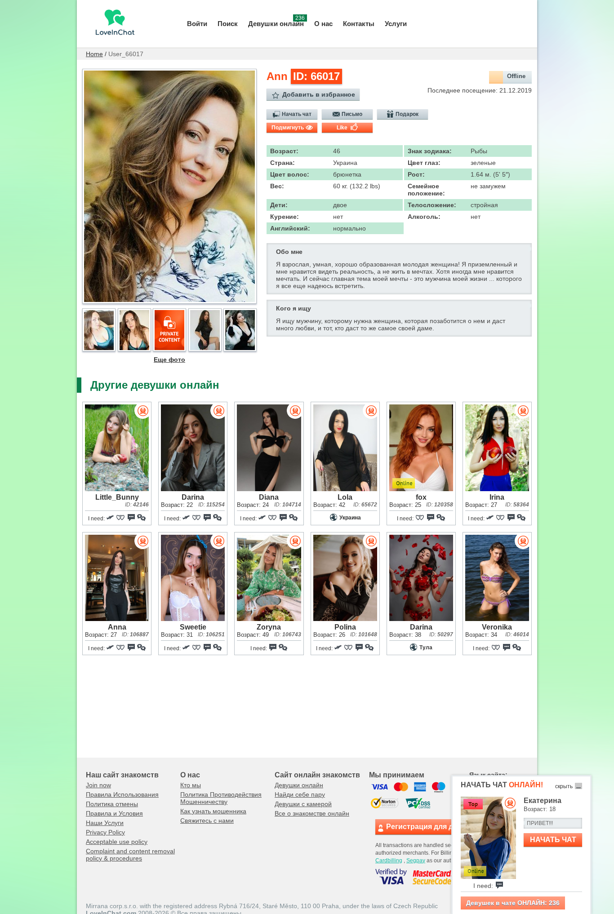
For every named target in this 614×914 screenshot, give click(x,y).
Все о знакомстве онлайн (312, 813)
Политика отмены (112, 804)
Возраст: (284, 151)
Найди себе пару (300, 794)
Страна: (282, 162)
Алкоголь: (424, 216)
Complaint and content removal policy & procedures (130, 854)
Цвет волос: (289, 174)
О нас (323, 23)
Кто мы (190, 785)
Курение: (284, 216)
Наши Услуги (105, 822)
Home (94, 54)
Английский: (290, 228)
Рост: (416, 174)
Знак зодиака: (430, 151)
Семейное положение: (426, 189)
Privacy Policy (105, 832)
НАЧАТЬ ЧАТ (553, 839)
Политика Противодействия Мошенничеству (221, 798)
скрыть (564, 786)
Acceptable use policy (116, 841)
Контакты (358, 23)
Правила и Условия (114, 813)
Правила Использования (122, 794)
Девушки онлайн (276, 22)
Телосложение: (432, 205)
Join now (98, 785)
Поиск (228, 23)
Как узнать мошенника (213, 811)
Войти (197, 23)
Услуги (396, 23)
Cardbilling (388, 860)
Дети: (279, 205)
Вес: (277, 186)
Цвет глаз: (424, 162)
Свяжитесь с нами (207, 820)
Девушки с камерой (303, 804)
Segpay (415, 860)
